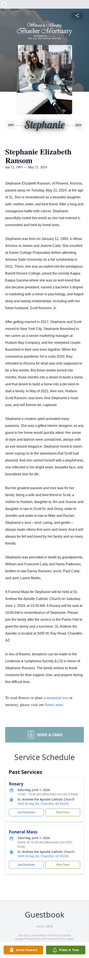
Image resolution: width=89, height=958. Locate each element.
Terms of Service (56, 939)
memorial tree (57, 697)
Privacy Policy (32, 939)
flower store (54, 704)
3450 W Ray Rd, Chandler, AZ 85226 (42, 804)
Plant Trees (63, 812)
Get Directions (26, 812)
